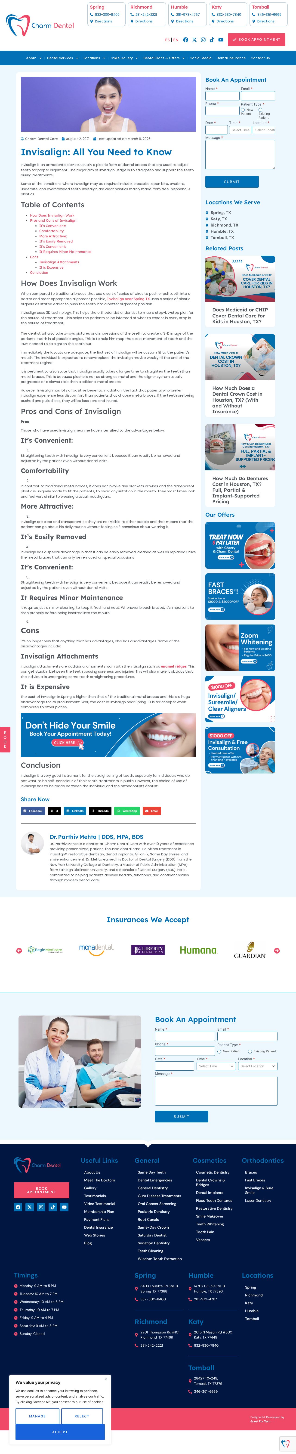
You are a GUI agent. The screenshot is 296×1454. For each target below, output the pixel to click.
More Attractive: (53, 236)
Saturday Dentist (152, 1235)
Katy (217, 7)
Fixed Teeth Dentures (214, 1200)
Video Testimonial (99, 1203)
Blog (88, 1243)
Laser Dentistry (258, 1200)
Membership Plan (99, 1211)
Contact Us (260, 58)
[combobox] (240, 130)
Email (247, 89)
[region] (60, 1410)
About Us (92, 1172)
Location (261, 123)
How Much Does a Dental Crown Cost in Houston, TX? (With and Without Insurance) (237, 399)
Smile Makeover (209, 1216)
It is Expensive (51, 267)
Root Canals (148, 1219)
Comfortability (51, 231)
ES (167, 39)
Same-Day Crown (153, 1227)
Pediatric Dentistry (154, 1211)
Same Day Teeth (152, 1172)
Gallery (90, 1188)
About (31, 58)
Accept (60, 1432)
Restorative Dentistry (214, 1208)
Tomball (260, 7)
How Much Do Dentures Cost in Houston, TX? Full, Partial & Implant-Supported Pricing (240, 490)
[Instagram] (203, 39)
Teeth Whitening (210, 1224)
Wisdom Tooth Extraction (160, 1258)
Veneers (203, 1239)
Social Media (201, 58)
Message (214, 138)
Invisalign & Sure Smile (259, 1190)
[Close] (106, 1379)
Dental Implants (209, 1192)
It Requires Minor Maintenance (65, 251)
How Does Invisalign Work (52, 215)
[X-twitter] (194, 39)
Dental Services (60, 58)
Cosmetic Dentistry (213, 1172)
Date (210, 123)
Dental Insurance (231, 58)
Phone (212, 104)
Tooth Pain (205, 1232)
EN (176, 39)
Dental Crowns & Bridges (210, 1182)
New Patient (247, 111)
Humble (179, 7)
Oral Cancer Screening (157, 1203)
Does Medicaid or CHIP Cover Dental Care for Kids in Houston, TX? (240, 315)
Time (234, 123)
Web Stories (94, 1235)
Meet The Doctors (99, 1180)
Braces (251, 1172)
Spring (97, 7)
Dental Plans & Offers (161, 58)
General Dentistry (153, 1188)
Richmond (141, 7)
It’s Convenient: (52, 226)
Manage (37, 1416)
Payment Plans (96, 1219)
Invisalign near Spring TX (128, 299)
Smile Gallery (122, 58)
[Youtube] (220, 39)
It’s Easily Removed (56, 241)
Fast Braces (255, 1180)
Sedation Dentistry (154, 1243)
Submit (232, 182)
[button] (33, 811)
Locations (92, 58)
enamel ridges (173, 666)
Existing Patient (264, 115)
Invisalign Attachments (59, 262)
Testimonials (95, 1195)
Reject (82, 1416)
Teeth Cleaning (150, 1251)
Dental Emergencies (155, 1180)
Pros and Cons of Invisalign (53, 220)
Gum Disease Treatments (159, 1195)
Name (211, 89)
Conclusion (39, 272)
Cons (34, 257)
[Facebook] (185, 39)
